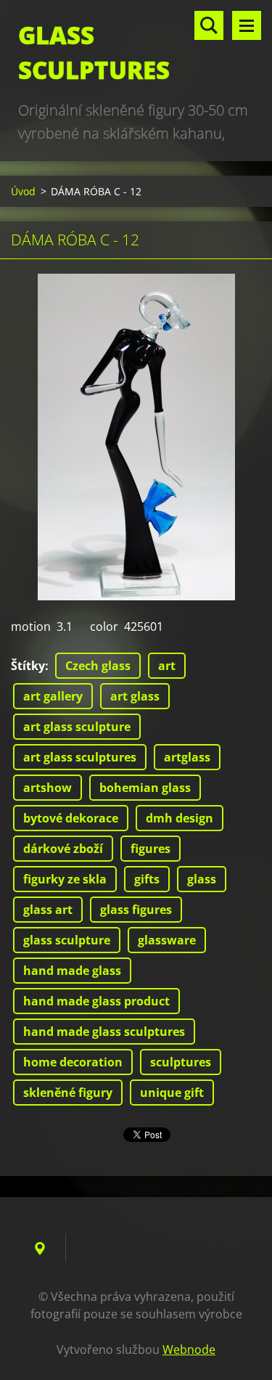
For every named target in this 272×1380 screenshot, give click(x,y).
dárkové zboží (63, 849)
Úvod (23, 191)
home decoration (73, 1062)
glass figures (136, 910)
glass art (48, 910)
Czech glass (98, 666)
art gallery (53, 696)
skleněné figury (67, 1093)
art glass (135, 696)
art (167, 666)
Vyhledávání (208, 25)
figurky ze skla (65, 879)
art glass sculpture (77, 727)
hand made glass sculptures (104, 1032)
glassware (167, 940)
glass (201, 879)
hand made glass (72, 971)
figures (150, 849)
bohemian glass (145, 788)
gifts (147, 879)
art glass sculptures (79, 757)
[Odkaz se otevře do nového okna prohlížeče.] (136, 437)
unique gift (172, 1093)
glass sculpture (66, 940)
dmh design (179, 818)
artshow (47, 788)
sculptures (180, 1062)
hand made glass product (96, 1001)
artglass (187, 757)
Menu (246, 25)
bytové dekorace (70, 818)
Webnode (188, 1349)
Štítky (28, 666)
